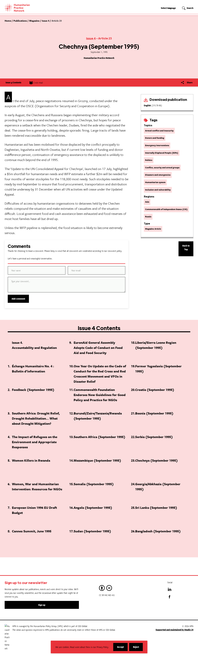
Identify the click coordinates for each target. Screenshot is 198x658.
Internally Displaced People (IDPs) (161, 152)
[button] (188, 8)
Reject (138, 648)
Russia (148, 216)
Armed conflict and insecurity (159, 130)
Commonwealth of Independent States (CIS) (166, 209)
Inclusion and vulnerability (158, 189)
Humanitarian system (155, 182)
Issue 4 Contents (13, 82)
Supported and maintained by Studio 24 (174, 629)
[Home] (28, 8)
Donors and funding (154, 137)
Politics (148, 160)
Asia (147, 201)
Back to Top (186, 247)
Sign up (41, 605)
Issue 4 (91, 38)
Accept (122, 648)
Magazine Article (153, 228)
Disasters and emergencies (157, 174)
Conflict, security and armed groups (162, 167)
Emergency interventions (157, 145)
